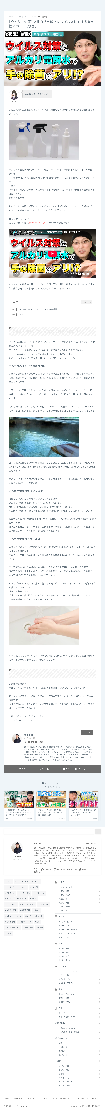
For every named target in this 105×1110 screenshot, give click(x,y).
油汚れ (28, 916)
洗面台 (62, 989)
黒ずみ (9, 933)
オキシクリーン (12, 887)
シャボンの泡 (25, 893)
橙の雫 (37, 910)
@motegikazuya (37, 223)
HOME (6, 1099)
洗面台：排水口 (65, 1002)
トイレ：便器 (64, 949)
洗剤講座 (44, 17)
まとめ (21, 314)
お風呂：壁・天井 (65, 887)
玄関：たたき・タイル (67, 1017)
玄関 (60, 1008)
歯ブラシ (9, 916)
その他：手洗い (65, 1078)
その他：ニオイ (65, 1074)
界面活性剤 (10, 922)
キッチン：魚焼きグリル (68, 930)
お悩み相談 (63, 1047)
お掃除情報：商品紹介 (67, 1028)
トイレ (62, 943)
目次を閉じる (86, 302)
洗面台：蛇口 (64, 998)
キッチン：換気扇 (65, 922)
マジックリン (11, 904)
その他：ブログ (65, 1086)
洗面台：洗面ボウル (66, 994)
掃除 (60, 1043)
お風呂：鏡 (63, 899)
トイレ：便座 (64, 952)
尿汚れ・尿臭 (11, 910)
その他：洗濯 (64, 1070)
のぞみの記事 (61, 1038)
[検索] (98, 831)
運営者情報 (8, 1106)
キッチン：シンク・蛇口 (68, 933)
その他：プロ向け (65, 1082)
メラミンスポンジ (28, 904)
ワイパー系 (44, 904)
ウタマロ (36, 881)
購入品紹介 (63, 1055)
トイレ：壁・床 (65, 960)
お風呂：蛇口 (64, 891)
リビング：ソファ (65, 979)
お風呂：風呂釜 (65, 907)
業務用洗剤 (25, 910)
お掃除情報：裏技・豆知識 (69, 1032)
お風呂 (62, 882)
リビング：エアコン (66, 983)
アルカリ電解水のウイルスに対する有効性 (37, 309)
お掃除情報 (60, 1023)
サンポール (10, 893)
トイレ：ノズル (65, 956)
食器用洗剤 (29, 928)
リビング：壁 (64, 975)
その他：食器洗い (65, 1066)
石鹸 (38, 922)
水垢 (19, 916)
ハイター (9, 899)
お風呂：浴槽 (64, 903)
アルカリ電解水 (22, 881)
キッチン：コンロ (65, 926)
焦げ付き (39, 916)
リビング (62, 966)
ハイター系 (22, 899)
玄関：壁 (62, 1013)
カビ (24, 887)
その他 (58, 1061)
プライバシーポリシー (24, 1106)
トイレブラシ (40, 893)
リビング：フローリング (68, 971)
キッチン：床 (64, 937)
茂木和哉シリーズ (13, 928)
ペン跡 (33, 899)
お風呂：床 (63, 911)
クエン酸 (34, 887)
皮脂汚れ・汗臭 (26, 922)
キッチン (62, 917)
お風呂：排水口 (65, 895)
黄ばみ (40, 928)
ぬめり (9, 881)
